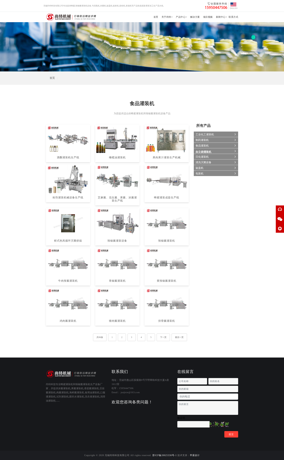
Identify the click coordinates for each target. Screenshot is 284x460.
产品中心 (180, 17)
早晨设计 (195, 455)
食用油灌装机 (92, 392)
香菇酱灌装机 (91, 388)
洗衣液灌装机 (92, 396)
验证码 (181, 418)
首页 (156, 17)
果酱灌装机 (77, 388)
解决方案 (195, 17)
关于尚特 (166, 17)
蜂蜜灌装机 (67, 384)
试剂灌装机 (62, 396)
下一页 (163, 337)
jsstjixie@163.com (130, 392)
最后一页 (179, 337)
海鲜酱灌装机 (76, 392)
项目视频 (208, 17)
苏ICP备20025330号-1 (164, 455)
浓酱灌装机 (64, 388)
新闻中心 (220, 17)
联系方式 (233, 17)
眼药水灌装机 (76, 396)
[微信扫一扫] (280, 219)
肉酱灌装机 (62, 392)
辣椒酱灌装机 (82, 384)
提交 (231, 434)
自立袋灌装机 (203, 151)
